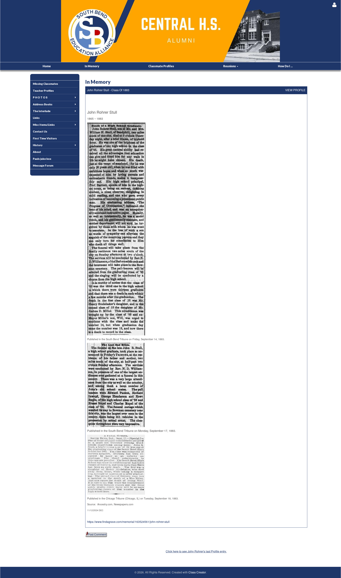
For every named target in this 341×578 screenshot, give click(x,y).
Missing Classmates (45, 83)
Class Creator (197, 572)
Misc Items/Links (44, 124)
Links (36, 117)
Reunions (229, 66)
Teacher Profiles (43, 90)
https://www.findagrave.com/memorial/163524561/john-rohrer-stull (128, 522)
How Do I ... (285, 66)
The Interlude (41, 111)
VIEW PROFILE (295, 90)
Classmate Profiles (161, 66)
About (37, 151)
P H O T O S (40, 97)
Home (47, 66)
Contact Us (40, 131)
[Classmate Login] (334, 4)
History (37, 145)
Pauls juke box (42, 158)
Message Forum (43, 165)
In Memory (92, 66)
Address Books (42, 104)
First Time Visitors (45, 138)
